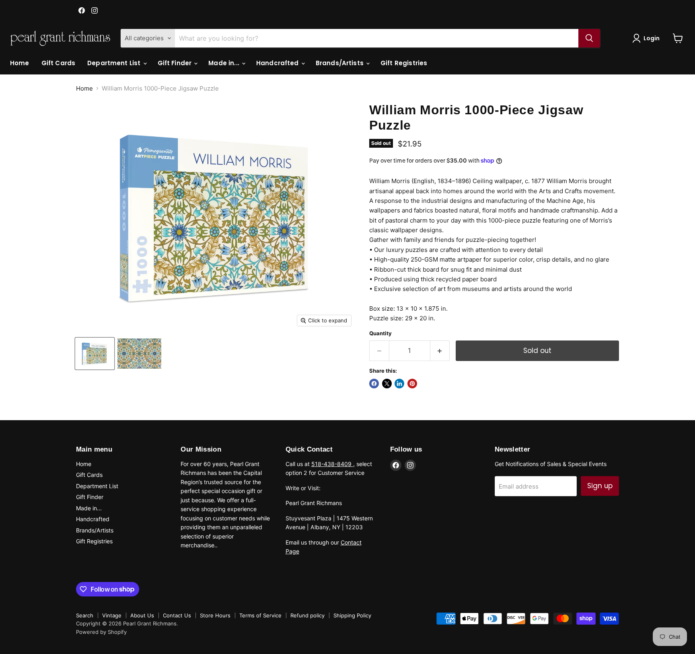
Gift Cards (58, 63)
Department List (114, 63)
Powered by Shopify (101, 632)
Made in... (224, 63)
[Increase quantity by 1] (440, 350)
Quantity (380, 333)
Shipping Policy (352, 615)
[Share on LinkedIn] (399, 383)
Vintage (111, 615)
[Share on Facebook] (374, 383)
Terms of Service (260, 615)
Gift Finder (175, 63)
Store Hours (215, 615)
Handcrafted (278, 63)
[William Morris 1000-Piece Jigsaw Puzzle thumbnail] (94, 353)
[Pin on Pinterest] (412, 383)
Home (19, 63)
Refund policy (307, 615)
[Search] (589, 38)
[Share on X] (387, 383)
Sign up (600, 486)
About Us (142, 615)
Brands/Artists (340, 63)
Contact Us (177, 615)
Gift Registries (403, 63)
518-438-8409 (332, 463)
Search (84, 615)
